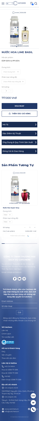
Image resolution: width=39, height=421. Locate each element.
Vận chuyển (7, 355)
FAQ (3, 352)
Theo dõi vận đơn (9, 358)
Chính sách (6, 334)
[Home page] (19, 3)
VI (7, 3)
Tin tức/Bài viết (8, 337)
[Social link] (15, 279)
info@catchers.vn (11, 411)
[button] (16, 46)
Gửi (19, 312)
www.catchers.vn (11, 409)
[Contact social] (33, 395)
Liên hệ (5, 330)
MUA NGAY (19, 106)
